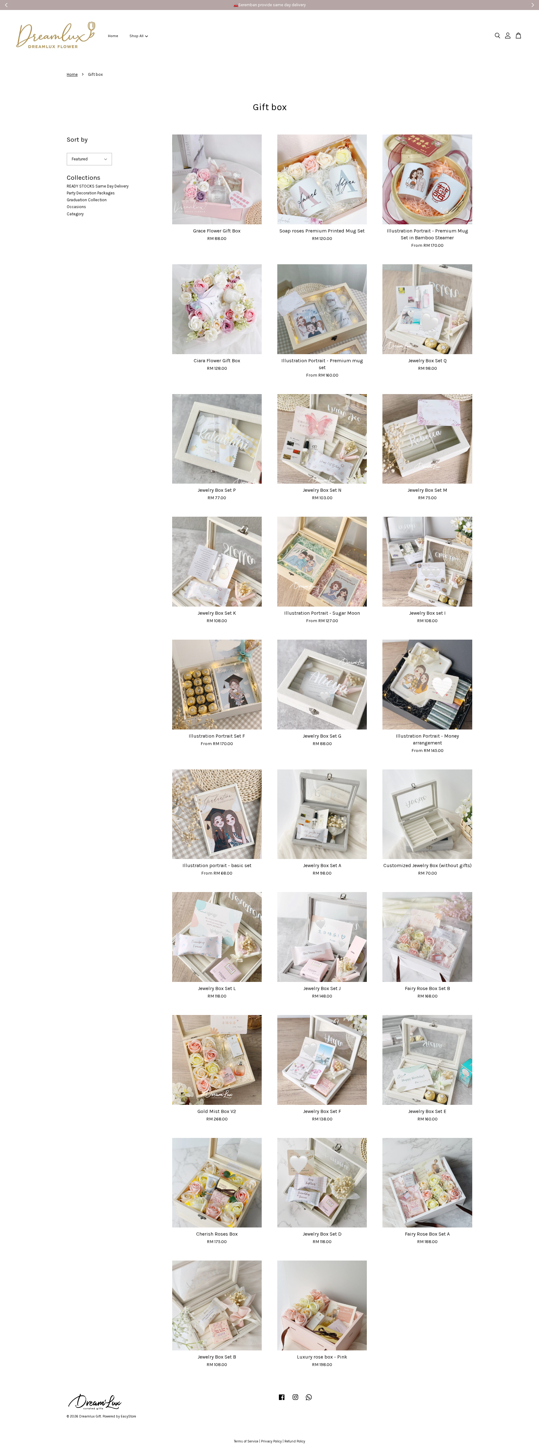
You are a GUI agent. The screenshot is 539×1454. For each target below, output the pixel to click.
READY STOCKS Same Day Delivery (98, 186)
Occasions (76, 206)
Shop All (136, 36)
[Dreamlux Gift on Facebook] (281, 1400)
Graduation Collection (87, 200)
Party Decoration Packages (91, 193)
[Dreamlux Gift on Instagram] (295, 1400)
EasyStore (128, 1416)
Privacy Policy (271, 1441)
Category (75, 214)
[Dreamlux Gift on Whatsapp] (308, 1400)
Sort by (77, 139)
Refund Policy (294, 1441)
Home (113, 36)
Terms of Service (246, 1441)
